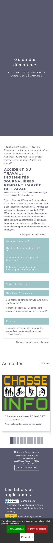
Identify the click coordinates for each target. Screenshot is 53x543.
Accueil (14, 72)
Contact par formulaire (26, 467)
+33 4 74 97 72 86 (26, 464)
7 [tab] (31, 440)
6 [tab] (28, 440)
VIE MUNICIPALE (32, 72)
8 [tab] (35, 440)
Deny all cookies (38, 529)
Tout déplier (41, 234)
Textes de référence (17, 284)
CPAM (41, 210)
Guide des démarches (26, 76)
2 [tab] (14, 440)
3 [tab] (18, 440)
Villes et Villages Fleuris (29, 516)
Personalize (27, 537)
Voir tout (45, 363)
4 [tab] (21, 440)
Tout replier (27, 234)
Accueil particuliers (16, 147)
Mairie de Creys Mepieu (26, 452)
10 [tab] (41, 440)
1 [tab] (11, 440)
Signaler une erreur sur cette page (32, 342)
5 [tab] (25, 440)
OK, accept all (17, 529)
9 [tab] (38, 440)
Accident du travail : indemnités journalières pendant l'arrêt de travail (23, 160)
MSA (6, 213)
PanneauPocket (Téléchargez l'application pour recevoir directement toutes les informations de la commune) (24, 506)
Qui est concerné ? (18, 241)
